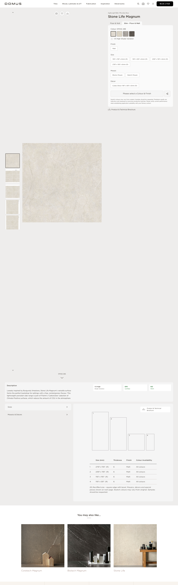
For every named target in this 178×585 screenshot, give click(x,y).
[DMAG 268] (125, 34)
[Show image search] (143, 4)
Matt (114, 48)
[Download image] (67, 13)
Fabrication (91, 4)
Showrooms (120, 4)
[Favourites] (148, 4)
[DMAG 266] (113, 34)
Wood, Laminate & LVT (71, 4)
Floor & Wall (115, 23)
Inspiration (105, 4)
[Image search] (56, 13)
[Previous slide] (12, 12)
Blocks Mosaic (117, 75)
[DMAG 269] (132, 34)
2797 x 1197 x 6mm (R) (120, 64)
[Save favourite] (62, 13)
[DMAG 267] (119, 34)
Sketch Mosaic (132, 75)
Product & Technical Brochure (123, 110)
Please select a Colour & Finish (137, 93)
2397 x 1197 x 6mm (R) (160, 59)
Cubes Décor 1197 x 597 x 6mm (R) (124, 85)
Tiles (56, 4)
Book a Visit (165, 4)
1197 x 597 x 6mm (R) (139, 59)
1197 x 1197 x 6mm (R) (120, 59)
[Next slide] (12, 370)
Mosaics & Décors (15, 415)
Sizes (10, 407)
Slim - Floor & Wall (132, 23)
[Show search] (138, 4)
